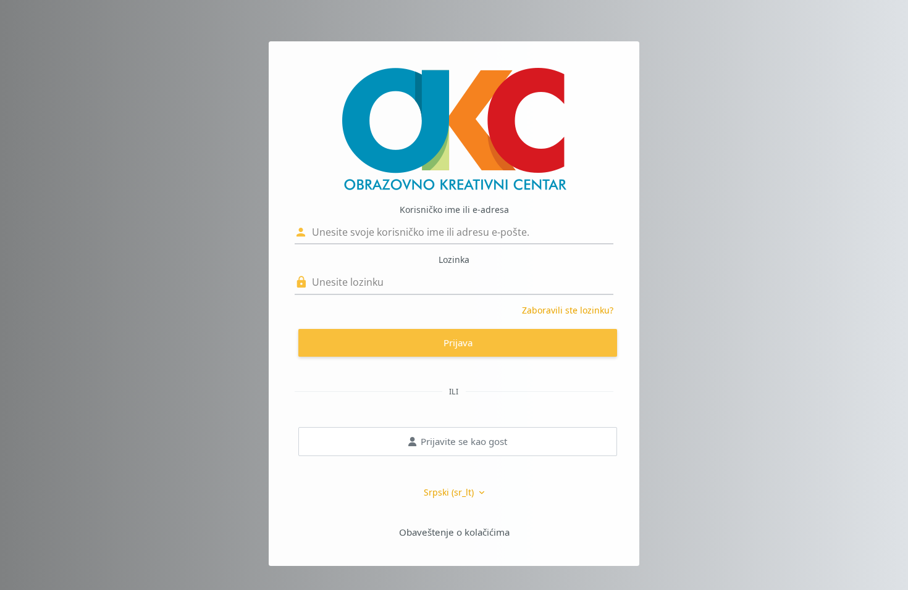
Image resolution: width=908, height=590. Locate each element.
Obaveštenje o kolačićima (454, 532)
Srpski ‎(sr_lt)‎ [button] (450, 492)
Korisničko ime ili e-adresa (454, 209)
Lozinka (454, 259)
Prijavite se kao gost (464, 441)
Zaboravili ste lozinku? (567, 310)
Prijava (458, 342)
